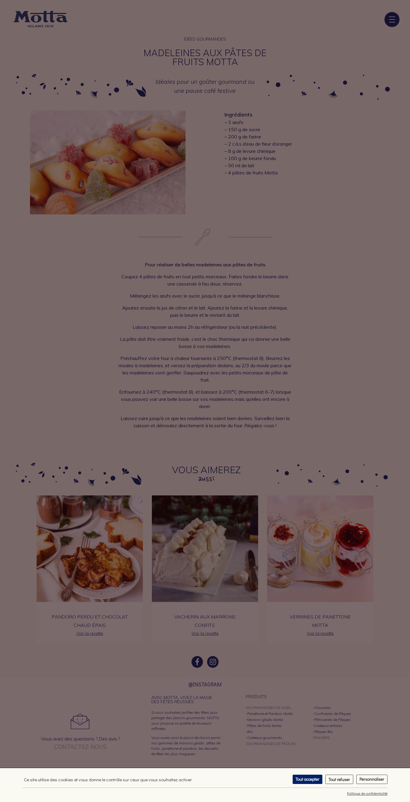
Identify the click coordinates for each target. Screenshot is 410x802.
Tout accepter (307, 779)
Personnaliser (372, 779)
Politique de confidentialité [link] (367, 793)
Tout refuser (339, 779)
